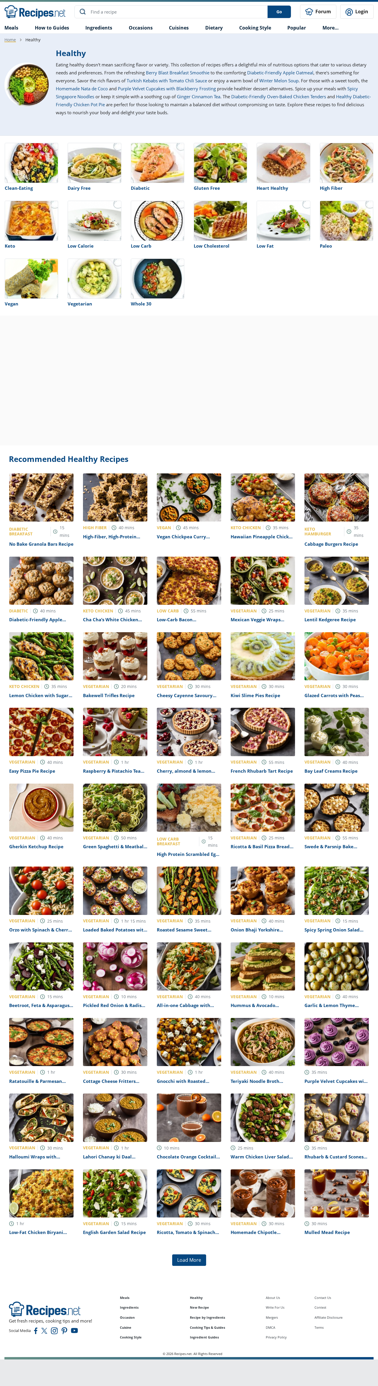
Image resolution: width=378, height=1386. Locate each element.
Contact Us (323, 1297)
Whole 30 (141, 304)
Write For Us (275, 1307)
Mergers (272, 1317)
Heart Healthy (272, 188)
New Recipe (199, 1307)
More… (330, 27)
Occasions (141, 27)
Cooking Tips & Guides (207, 1327)
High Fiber (331, 188)
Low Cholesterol (211, 246)
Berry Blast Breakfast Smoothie (177, 73)
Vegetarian (80, 304)
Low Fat (265, 246)
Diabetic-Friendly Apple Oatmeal (280, 73)
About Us (273, 1297)
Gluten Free (207, 188)
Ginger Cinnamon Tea (198, 96)
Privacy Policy (276, 1337)
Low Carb (141, 246)
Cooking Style (131, 1337)
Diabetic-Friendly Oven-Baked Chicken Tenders (278, 96)
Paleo (326, 246)
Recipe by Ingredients (207, 1317)
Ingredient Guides (204, 1337)
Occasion (127, 1317)
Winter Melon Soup (279, 81)
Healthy (196, 1297)
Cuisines (179, 27)
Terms (319, 1327)
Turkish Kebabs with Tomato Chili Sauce (167, 81)
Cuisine (125, 1327)
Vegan (11, 304)
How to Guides (52, 27)
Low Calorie (81, 246)
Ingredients (98, 27)
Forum (322, 11)
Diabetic (140, 188)
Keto (10, 246)
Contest (320, 1307)
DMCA (270, 1327)
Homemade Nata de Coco (82, 88)
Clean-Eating (19, 188)
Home (10, 40)
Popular (296, 27)
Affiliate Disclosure (329, 1317)
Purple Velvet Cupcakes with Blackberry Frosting (167, 88)
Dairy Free (79, 188)
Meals (124, 1297)
